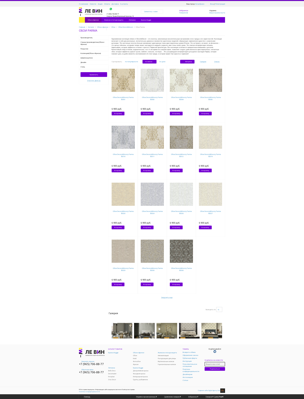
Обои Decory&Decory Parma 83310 (123, 155)
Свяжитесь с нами (151, 11)
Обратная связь (87, 369)
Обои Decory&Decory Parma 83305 (210, 98)
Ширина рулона (87, 58)
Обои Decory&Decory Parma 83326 (181, 212)
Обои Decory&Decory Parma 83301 (123, 98)
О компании (83, 4)
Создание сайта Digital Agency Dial (209, 390)
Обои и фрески (93, 20)
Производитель (87, 38)
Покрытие (84, 49)
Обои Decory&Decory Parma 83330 (152, 269)
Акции (100, 4)
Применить (94, 75)
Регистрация (220, 4)
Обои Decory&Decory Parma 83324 (152, 212)
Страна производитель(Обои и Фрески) (92, 43)
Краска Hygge (146, 20)
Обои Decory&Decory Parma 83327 (210, 212)
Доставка (115, 4)
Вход (212, 4)
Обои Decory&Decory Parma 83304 (181, 98)
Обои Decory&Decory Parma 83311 (152, 155)
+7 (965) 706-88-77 (91, 364)
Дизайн (83, 62)
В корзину (118, 113)
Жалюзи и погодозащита (113, 20)
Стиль (83, 67)
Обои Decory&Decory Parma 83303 (152, 98)
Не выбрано (199, 4)
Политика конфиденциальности (89, 391)
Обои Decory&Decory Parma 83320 (123, 212)
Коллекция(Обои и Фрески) (91, 53)
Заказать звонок (87, 361)
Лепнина (132, 20)
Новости (93, 4)
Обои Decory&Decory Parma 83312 (181, 155)
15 (218, 310)
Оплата (107, 4)
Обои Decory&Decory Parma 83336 (181, 269)
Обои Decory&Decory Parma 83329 (123, 269)
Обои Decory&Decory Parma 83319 (210, 155)
